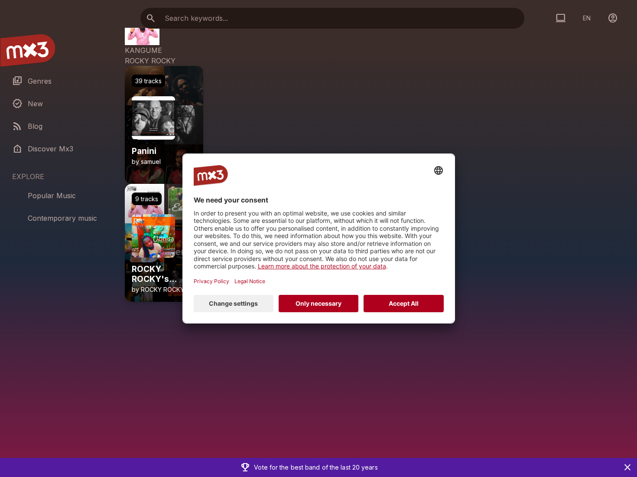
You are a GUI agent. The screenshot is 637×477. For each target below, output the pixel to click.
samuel (151, 161)
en (587, 18)
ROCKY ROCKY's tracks (150, 274)
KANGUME (143, 50)
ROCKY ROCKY (150, 60)
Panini (144, 151)
